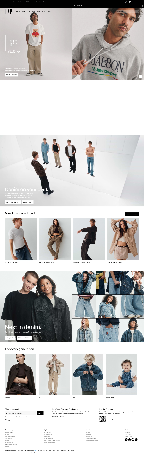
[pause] (142, 6)
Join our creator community (92, 440)
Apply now (55, 416)
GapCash (7, 446)
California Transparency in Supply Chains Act (31, 452)
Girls (28, 11)
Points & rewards (48, 434)
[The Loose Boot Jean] (21, 241)
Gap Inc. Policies (47, 452)
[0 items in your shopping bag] (130, 2)
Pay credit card (47, 432)
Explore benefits (47, 436)
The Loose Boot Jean (11, 262)
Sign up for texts (128, 436)
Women (18, 11)
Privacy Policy (19, 450)
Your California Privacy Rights (44, 450)
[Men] (54, 376)
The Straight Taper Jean (46, 262)
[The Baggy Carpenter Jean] (89, 241)
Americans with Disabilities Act (12, 452)
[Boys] (87, 376)
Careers (88, 432)
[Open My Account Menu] (126, 2)
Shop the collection (11, 74)
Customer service (9, 432)
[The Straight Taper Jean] (55, 241)
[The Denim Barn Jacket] (123, 241)
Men (23, 11)
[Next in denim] (72, 306)
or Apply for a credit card (49, 442)
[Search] (138, 11)
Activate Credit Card (48, 438)
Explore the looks (132, 214)
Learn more (62, 416)
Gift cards (7, 440)
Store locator (128, 434)
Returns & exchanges (10, 436)
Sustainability (63, 450)
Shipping (7, 434)
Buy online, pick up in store (11, 444)
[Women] (20, 376)
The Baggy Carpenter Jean (81, 262)
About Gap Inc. (71, 450)
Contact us (127, 432)
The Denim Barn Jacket (114, 262)
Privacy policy (8, 420)
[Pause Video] (140, 76)
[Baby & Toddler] (121, 376)
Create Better (89, 436)
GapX (50, 11)
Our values (88, 434)
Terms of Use (55, 450)
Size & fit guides (9, 442)
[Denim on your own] (72, 167)
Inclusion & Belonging (91, 438)
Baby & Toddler (41, 11)
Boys (33, 11)
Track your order (8, 438)
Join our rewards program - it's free (52, 440)
